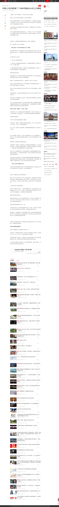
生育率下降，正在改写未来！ (25, 268)
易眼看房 (39, 252)
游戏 (44, 164)
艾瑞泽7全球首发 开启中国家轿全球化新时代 (50, 149)
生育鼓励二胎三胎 (22, 340)
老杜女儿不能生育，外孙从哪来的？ (24, 345)
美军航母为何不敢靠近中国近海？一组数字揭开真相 (29, 363)
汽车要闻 (45, 131)
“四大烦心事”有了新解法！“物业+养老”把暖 (23, 249)
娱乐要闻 (45, 93)
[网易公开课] (36, 1)
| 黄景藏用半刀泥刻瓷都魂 (49, 161)
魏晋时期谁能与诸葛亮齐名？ (48, 172)
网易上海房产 (6, 5)
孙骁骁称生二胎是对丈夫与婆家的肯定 (49, 105)
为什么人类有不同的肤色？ (48, 170)
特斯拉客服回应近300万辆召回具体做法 (25, 449)
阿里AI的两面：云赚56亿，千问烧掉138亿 (50, 123)
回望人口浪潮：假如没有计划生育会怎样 (25, 420)
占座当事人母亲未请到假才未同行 (24, 409)
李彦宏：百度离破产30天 (47, 174)
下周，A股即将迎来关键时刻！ (48, 66)
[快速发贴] (5, 15)
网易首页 (3, 5)
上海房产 (45, 11)
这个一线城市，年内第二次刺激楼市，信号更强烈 (50, 26)
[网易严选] (39, 1)
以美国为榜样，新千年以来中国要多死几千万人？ (27, 276)
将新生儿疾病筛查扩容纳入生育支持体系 (25, 398)
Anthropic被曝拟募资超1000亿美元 (49, 121)
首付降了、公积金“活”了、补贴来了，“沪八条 (50, 22)
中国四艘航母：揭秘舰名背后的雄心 (26, 391)
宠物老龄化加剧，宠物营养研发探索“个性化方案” (27, 425)
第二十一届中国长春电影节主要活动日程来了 (26, 356)
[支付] (42, 1)
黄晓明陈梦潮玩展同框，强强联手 (49, 107)
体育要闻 (45, 72)
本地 (53, 164)
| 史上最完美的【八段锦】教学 (49, 156)
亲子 (47, 164)
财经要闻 (45, 52)
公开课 (56, 164)
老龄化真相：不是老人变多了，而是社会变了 (26, 282)
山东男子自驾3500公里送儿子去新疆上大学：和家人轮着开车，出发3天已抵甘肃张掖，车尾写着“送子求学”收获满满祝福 (29, 462)
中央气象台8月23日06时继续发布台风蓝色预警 (26, 468)
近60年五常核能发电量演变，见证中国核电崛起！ (29, 403)
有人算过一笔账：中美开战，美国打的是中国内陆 (29, 289)
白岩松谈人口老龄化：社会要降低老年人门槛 (50, 168)
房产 (50, 164)
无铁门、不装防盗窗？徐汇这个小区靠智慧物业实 (50, 24)
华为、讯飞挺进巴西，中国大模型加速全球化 (50, 64)
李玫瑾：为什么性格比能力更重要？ (49, 166)
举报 (40, 10)
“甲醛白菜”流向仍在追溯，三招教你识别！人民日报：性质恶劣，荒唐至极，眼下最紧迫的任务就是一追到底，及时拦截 (29, 434)
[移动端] (33, 1)
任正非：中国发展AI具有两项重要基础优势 (50, 128)
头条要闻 (45, 31)
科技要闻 (45, 112)
